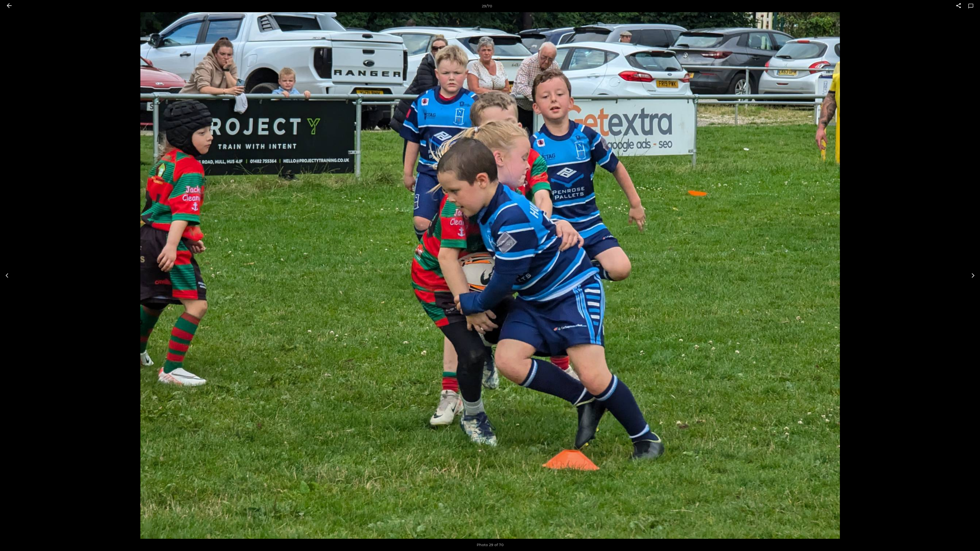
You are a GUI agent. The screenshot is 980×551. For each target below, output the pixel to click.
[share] (958, 6)
